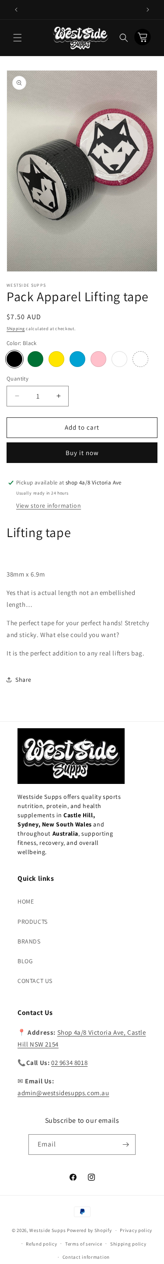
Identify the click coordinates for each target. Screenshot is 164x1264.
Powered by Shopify (89, 1230)
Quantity (17, 378)
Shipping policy (128, 1244)
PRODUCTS (32, 922)
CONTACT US (34, 981)
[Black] (14, 359)
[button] (17, 37)
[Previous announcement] (16, 9)
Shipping (16, 328)
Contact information (86, 1257)
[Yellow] (56, 359)
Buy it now (82, 453)
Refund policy (41, 1244)
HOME (25, 901)
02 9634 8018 (69, 1062)
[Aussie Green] (35, 359)
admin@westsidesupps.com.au (63, 1093)
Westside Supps (47, 1230)
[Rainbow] (140, 359)
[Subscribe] (125, 1144)
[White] (119, 359)
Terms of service (83, 1244)
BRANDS (29, 941)
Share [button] (23, 680)
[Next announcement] (147, 9)
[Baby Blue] (77, 359)
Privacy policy (136, 1230)
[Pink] (98, 359)
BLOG (25, 961)
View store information (48, 505)
